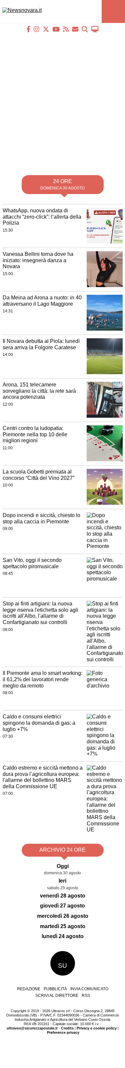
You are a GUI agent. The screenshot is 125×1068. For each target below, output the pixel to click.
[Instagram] (36, 29)
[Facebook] (28, 29)
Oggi (63, 866)
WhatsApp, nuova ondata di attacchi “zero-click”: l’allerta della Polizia (42, 217)
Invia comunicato (89, 989)
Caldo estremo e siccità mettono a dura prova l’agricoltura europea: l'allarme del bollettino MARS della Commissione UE (43, 777)
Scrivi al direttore (56, 995)
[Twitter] (46, 29)
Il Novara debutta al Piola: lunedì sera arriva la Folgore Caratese (41, 344)
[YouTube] (56, 29)
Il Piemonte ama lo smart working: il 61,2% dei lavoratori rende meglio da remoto (42, 679)
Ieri (62, 881)
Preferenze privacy (63, 1032)
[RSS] (66, 29)
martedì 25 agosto (62, 926)
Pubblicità (55, 989)
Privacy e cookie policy (97, 1028)
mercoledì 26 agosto (62, 916)
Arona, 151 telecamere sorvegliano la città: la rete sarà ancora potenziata (39, 391)
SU (62, 965)
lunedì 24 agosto (63, 936)
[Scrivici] (75, 29)
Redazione (28, 989)
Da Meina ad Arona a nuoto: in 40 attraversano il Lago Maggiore (42, 301)
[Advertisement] (62, 101)
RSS (86, 995)
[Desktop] (95, 29)
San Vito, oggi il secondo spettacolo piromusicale (32, 563)
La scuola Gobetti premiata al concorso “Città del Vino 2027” (38, 475)
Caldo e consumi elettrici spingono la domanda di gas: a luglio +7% (39, 723)
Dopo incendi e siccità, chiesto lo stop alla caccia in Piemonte (41, 518)
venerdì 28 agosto (62, 896)
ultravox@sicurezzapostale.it (32, 1028)
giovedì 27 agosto (62, 905)
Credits (67, 1028)
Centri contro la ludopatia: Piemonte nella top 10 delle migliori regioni (35, 434)
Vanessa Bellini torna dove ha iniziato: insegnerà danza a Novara (38, 260)
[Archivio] (85, 29)
